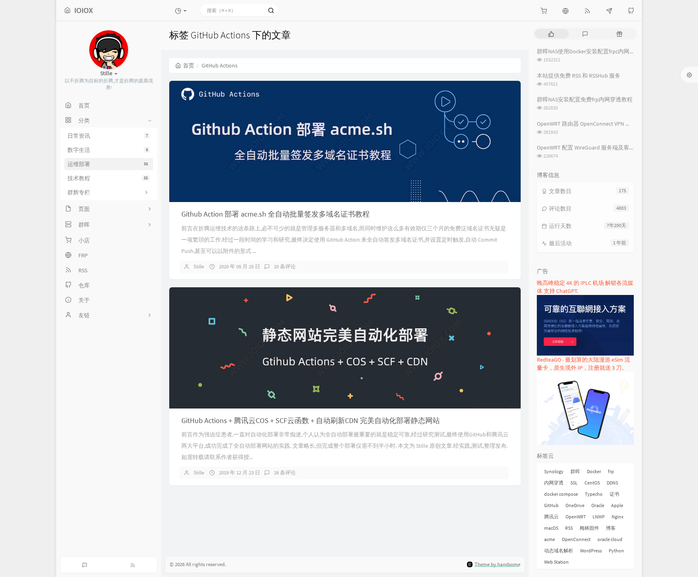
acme (549, 539)
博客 (611, 528)
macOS (551, 528)
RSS (569, 528)
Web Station (556, 562)
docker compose (561, 494)
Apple (617, 505)
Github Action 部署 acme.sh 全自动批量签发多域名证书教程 (275, 214)
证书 (614, 494)
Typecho (594, 494)
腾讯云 (551, 517)
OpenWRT (576, 517)
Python (616, 551)
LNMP (599, 517)
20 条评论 (285, 266)
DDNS (612, 483)
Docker (594, 471)
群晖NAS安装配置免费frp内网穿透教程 (585, 99)
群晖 (575, 471)
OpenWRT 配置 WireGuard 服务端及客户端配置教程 (600, 147)
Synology (553, 471)
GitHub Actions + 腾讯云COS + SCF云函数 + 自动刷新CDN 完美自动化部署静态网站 (310, 420)
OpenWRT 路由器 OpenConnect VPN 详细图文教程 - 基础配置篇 (614, 123)
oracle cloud (609, 539)
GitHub (551, 505)
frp (611, 471)
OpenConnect (576, 539)
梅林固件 (589, 528)
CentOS (592, 483)
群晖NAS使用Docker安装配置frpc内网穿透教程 (594, 51)
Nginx (617, 517)
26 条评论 (285, 472)
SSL (574, 483)
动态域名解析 (558, 551)
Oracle (597, 505)
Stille (198, 266)
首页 (188, 65)
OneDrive (575, 505)
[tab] (551, 33)
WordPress (591, 551)
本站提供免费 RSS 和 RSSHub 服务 (578, 75)
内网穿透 (553, 483)
